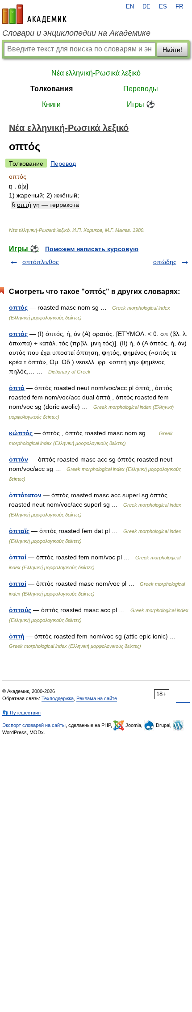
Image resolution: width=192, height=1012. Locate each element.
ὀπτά (17, 387)
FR (179, 7)
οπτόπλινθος (40, 261)
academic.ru (34, 14)
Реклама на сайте (96, 698)
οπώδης (164, 261)
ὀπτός (18, 307)
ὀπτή (17, 636)
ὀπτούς (20, 609)
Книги (51, 104)
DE (146, 7)
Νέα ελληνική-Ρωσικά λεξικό (96, 73)
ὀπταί (17, 557)
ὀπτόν (18, 459)
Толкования (51, 88)
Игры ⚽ (141, 104)
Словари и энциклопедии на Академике (76, 33)
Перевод (63, 163)
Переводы (140, 88)
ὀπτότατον (25, 495)
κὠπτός (21, 433)
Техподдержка (58, 698)
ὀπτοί (17, 583)
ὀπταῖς (19, 530)
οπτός (18, 333)
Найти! (172, 49)
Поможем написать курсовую (91, 248)
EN (130, 7)
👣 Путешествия (21, 712)
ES (163, 7)
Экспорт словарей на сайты (34, 725)
